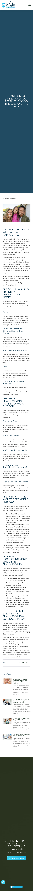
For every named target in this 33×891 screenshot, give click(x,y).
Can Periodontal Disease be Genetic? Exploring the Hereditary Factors (21, 701)
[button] (29, 5)
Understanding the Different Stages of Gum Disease (21, 719)
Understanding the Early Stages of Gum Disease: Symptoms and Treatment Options (20, 681)
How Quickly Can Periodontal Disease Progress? (21, 735)
